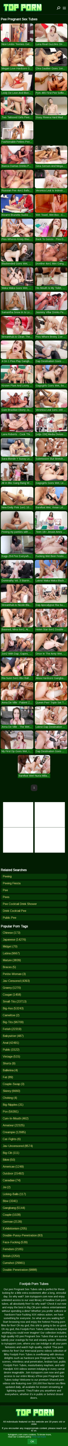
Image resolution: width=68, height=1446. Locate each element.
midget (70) (10, 946)
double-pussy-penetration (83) (23, 1235)
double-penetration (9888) (20, 1269)
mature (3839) (12, 960)
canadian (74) (11, 1180)
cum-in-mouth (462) (15, 1118)
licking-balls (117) (14, 1194)
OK (32, 1441)
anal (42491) (11, 1042)
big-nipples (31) (13, 1104)
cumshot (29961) (14, 1262)
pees (6, 897)
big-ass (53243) (13, 1008)
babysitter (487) (13, 1035)
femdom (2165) (13, 1249)
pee (5, 890)
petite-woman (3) (14, 974)
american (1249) (13, 1166)
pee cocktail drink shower (20, 903)
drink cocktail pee (14, 910)
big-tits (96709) (13, 1022)
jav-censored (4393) (16, 980)
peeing (7, 876)
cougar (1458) (12, 994)
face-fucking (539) (15, 1242)
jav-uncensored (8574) (18, 1145)
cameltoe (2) (11, 1015)
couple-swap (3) (13, 1084)
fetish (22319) (12, 1029)
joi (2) (7, 1187)
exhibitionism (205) (15, 1228)
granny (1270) (12, 987)
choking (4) (10, 1097)
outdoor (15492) (13, 1173)
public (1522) (11, 1049)
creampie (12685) (14, 1132)
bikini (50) (9, 1159)
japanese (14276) (14, 939)
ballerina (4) (10, 1070)
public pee (9, 917)
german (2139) (12, 1221)
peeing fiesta (11, 883)
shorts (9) (9, 1063)
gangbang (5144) (14, 1207)
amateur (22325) (13, 1125)
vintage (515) (11, 1056)
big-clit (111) (11, 1152)
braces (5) (9, 967)
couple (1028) (12, 1214)
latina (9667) (11, 953)
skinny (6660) (11, 1090)
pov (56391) (10, 1111)
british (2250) (11, 1256)
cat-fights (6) (12, 1139)
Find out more (39, 1437)
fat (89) (8, 1077)
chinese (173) (11, 932)
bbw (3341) (10, 1201)
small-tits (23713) (14, 1001)
